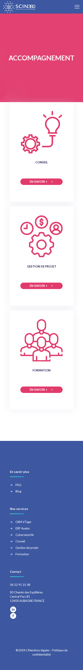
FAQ (18, 485)
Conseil (20, 541)
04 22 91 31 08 (20, 585)
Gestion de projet (26, 547)
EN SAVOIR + (38, 181)
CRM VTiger (23, 522)
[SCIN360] (19, 6)
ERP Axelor (22, 528)
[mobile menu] (77, 6)
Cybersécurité (24, 535)
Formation (22, 554)
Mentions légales (39, 650)
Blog (18, 491)
